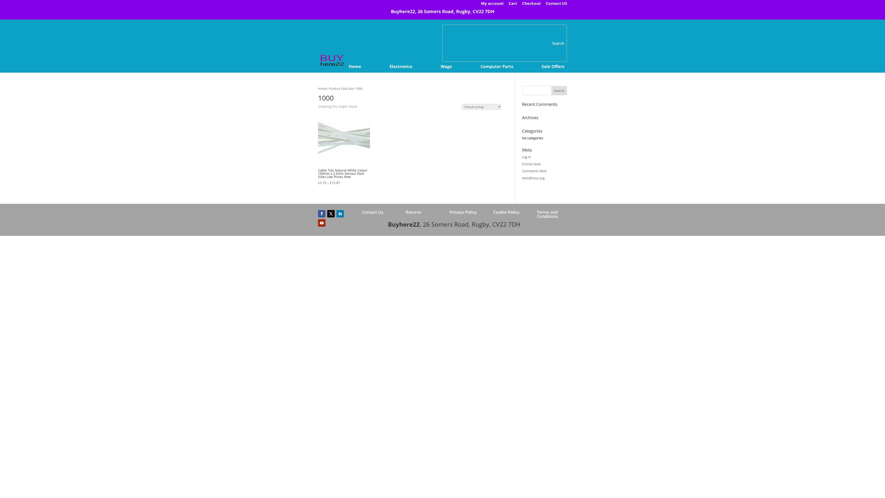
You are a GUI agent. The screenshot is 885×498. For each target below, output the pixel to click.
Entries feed (531, 164)
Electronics (400, 67)
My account (492, 4)
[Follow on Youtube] (321, 223)
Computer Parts (497, 67)
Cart (513, 4)
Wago (446, 67)
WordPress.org (533, 178)
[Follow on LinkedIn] (340, 213)
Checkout (531, 4)
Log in (526, 157)
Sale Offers (553, 67)
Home (355, 67)
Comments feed (534, 171)
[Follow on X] (331, 213)
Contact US (556, 4)
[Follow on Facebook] (321, 213)
